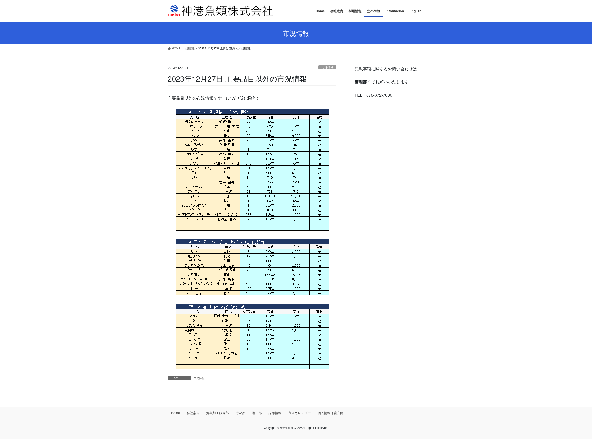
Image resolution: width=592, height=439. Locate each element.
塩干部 (257, 412)
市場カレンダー (299, 412)
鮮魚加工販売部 (217, 412)
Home (175, 412)
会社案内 (193, 412)
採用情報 (274, 412)
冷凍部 (240, 412)
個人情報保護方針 (330, 412)
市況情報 (327, 67)
